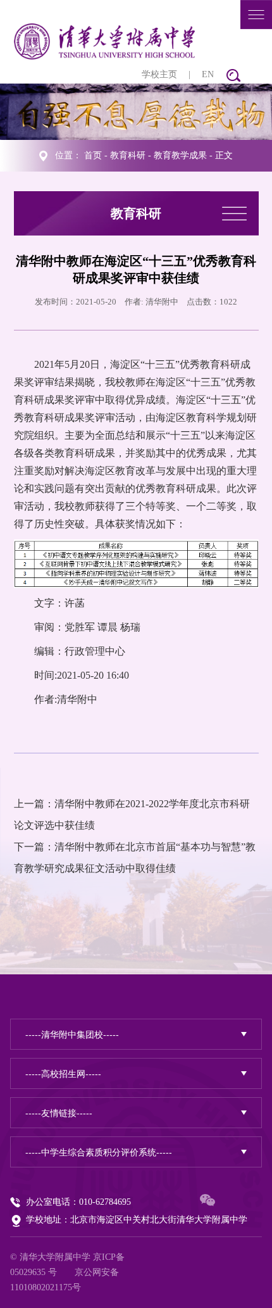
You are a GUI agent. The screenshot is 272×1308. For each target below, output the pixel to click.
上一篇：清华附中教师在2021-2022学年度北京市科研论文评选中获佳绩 (132, 814)
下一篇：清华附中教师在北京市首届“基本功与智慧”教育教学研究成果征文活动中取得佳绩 (135, 857)
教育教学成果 (180, 155)
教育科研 (127, 155)
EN (208, 74)
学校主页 (159, 74)
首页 (93, 155)
